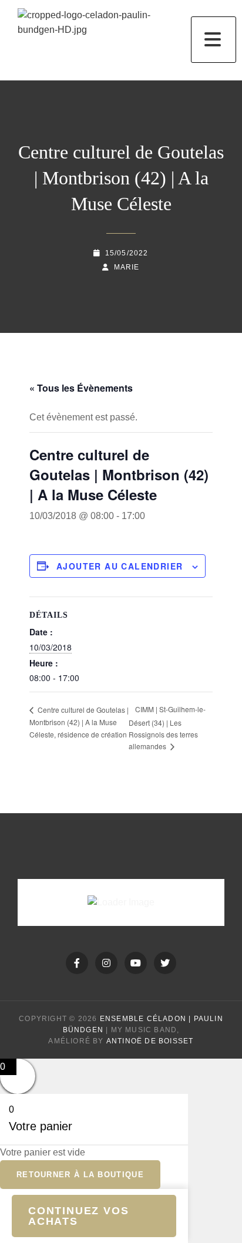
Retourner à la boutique (80, 1174)
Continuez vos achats (78, 1216)
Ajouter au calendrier (119, 566)
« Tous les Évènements (81, 388)
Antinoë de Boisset (150, 1041)
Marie (126, 267)
